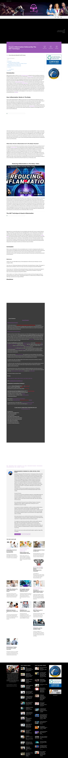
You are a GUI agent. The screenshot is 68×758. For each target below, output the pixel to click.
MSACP (16, 378)
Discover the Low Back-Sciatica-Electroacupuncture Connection (38, 569)
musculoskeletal (39, 465)
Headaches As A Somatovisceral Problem (25, 611)
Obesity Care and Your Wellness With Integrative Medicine (29, 743)
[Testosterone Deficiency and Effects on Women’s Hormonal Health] (23, 674)
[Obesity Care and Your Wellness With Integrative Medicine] (23, 743)
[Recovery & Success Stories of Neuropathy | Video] (37, 668)
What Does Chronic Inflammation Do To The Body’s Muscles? (18, 63)
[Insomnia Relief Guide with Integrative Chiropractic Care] (23, 731)
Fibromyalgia (27, 345)
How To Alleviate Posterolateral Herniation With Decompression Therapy (43, 753)
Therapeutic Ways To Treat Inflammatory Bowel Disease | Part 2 (43, 747)
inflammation (19, 465)
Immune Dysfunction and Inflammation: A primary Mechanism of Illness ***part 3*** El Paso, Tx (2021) (43, 716)
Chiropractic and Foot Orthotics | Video (37, 629)
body (7, 465)
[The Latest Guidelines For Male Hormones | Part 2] (37, 737)
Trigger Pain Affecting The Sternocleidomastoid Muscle (12, 590)
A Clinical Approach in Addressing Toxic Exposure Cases (29, 713)
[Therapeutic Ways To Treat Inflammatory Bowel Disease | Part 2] (37, 746)
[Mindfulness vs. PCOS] (37, 685)
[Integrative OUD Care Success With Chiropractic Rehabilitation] (23, 686)
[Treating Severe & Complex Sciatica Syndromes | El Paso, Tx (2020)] (37, 709)
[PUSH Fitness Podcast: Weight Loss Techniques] (37, 680)
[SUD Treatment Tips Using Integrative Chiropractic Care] (23, 703)
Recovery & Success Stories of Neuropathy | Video (43, 668)
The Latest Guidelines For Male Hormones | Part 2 (43, 737)
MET (23, 465)
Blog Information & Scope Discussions (13, 331)
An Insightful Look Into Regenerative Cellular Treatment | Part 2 (24, 590)
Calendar (41, 17)
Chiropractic (9, 548)
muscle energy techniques (31, 465)
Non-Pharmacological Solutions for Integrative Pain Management (29, 719)
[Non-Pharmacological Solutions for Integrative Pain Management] (23, 718)
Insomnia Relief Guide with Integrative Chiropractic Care (29, 731)
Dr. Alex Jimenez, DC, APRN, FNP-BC (17, 370)
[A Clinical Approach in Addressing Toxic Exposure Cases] (23, 713)
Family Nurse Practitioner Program (27, 402)
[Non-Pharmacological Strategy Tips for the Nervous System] (23, 668)
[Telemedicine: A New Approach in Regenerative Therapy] (23, 753)
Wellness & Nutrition (26, 342)
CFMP (29, 378)
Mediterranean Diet (25, 548)
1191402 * (23, 393)
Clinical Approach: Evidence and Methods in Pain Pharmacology (29, 725)
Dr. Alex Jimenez (10, 378)
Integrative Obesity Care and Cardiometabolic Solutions (29, 681)
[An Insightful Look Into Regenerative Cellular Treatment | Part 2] (25, 583)
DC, (13, 378)
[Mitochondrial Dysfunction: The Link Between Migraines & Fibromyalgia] (37, 689)
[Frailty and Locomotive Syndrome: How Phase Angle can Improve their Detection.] (37, 695)
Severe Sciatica (9, 345)
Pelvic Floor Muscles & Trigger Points (38, 611)
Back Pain (24, 344)
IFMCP (26, 378)
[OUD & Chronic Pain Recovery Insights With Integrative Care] (23, 692)
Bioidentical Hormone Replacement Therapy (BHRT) (37, 588)
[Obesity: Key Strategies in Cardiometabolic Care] (23, 748)
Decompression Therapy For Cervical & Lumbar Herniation (12, 648)
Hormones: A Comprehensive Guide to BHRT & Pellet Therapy (38, 591)
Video (21, 587)
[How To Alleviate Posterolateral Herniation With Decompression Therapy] (37, 752)
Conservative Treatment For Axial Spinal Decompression (12, 551)
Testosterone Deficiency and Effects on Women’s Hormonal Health (29, 675)
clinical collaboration (19, 354)
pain (9, 45)
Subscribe (56, 48)
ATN (31, 378)
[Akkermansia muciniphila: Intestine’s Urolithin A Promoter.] (37, 703)
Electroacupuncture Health (38, 566)
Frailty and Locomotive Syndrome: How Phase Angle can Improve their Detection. (43, 697)
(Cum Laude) (29, 403)
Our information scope (11, 348)
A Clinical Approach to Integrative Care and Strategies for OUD (29, 698)
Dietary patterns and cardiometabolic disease (25, 553)
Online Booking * (13, 17)
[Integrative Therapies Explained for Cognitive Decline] (23, 708)
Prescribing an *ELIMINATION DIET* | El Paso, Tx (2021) (43, 727)
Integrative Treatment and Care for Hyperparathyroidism (29, 737)
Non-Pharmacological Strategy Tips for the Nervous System (29, 669)
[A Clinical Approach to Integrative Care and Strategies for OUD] (23, 697)
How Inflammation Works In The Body (13, 62)
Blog (45, 17)
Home (7, 17)
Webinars (35, 17)
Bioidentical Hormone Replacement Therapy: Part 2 (12, 611)
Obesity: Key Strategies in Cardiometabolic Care (28, 748)
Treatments (12, 45)
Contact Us (24, 17)
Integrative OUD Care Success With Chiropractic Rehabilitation (29, 687)
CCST (24, 378)
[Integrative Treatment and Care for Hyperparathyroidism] (23, 737)
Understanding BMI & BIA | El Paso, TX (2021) (43, 732)
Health (21, 548)
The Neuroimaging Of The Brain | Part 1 (43, 742)
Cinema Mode (51, 48)
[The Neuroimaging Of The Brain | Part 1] (37, 742)
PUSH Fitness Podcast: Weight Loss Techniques (43, 680)
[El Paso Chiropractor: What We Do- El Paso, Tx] (37, 722)
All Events (30, 17)
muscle (25, 465)
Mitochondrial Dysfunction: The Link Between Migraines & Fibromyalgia (43, 690)
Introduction (10, 61)
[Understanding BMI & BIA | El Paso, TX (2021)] (37, 732)
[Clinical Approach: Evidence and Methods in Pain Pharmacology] (23, 725)
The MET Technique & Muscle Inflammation (14, 65)
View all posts (17, 534)
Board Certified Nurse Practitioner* (19, 398)
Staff (19, 17)
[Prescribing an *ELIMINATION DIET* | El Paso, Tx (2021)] (37, 727)
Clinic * (48, 17)
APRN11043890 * (26, 394)
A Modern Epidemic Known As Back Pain (39, 551)
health (15, 465)
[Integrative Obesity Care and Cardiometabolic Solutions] (23, 680)
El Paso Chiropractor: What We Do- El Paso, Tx (43, 722)
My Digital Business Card (25, 408)
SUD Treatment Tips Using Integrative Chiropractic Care (29, 703)
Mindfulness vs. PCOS (43, 684)
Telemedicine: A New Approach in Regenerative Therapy (29, 754)
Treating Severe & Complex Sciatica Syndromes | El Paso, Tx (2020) (43, 710)
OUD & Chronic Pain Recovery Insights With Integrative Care (29, 692)
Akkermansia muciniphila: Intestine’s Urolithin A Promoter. (43, 704)
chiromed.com (31, 339)
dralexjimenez (11, 465)
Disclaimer (9, 70)
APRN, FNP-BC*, (20, 378)
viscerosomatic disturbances (20, 349)
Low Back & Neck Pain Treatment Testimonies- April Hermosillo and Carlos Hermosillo (43, 674)
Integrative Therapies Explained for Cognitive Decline (29, 708)
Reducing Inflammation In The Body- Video (14, 64)
